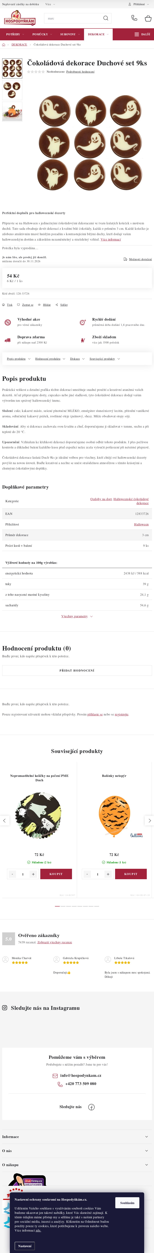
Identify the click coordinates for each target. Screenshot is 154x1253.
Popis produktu (16, 359)
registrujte (122, 714)
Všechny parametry (74, 616)
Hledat (105, 18)
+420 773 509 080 (135, 18)
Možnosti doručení (140, 259)
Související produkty (102, 359)
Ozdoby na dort (101, 499)
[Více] (142, 34)
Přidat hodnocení (77, 670)
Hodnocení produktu (47, 359)
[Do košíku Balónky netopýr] (131, 874)
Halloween (141, 524)
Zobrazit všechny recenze (54, 942)
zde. (38, 1230)
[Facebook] (91, 1107)
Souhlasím (127, 1202)
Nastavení (24, 1246)
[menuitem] (15, 34)
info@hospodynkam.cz (80, 1075)
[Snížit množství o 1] (12, 874)
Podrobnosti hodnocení (80, 71)
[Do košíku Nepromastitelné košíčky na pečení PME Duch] (56, 874)
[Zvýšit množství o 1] (33, 874)
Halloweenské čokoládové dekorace (131, 501)
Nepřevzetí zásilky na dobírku (20, 4)
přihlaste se (95, 714)
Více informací (111, 239)
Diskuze (75, 359)
